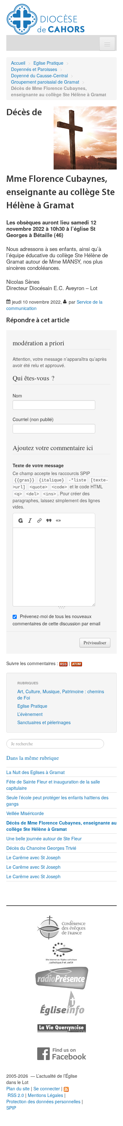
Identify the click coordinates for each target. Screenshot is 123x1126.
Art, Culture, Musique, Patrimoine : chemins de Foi (60, 694)
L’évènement (30, 714)
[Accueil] (45, 17)
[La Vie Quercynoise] (61, 1028)
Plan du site (18, 1088)
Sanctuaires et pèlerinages (44, 722)
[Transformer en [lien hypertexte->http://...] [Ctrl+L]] (39, 520)
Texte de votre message (38, 465)
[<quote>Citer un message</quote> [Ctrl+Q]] (49, 520)
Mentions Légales (45, 1095)
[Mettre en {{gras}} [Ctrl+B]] (20, 520)
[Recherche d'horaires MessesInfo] (61, 1002)
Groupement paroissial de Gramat (45, 82)
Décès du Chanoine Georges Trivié (41, 848)
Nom (17, 395)
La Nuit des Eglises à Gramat (35, 772)
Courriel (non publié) (33, 419)
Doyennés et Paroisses (34, 69)
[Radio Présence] (61, 977)
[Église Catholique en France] (61, 927)
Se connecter (46, 1088)
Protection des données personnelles (43, 1101)
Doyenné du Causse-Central (39, 75)
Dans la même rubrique (32, 757)
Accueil (18, 63)
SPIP (11, 1108)
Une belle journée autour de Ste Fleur (44, 838)
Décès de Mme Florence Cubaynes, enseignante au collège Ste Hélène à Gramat (61, 825)
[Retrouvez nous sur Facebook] (61, 1053)
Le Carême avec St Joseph (33, 857)
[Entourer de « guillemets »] (58, 520)
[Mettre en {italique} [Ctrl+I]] (30, 520)
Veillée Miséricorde (25, 813)
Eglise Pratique (48, 63)
